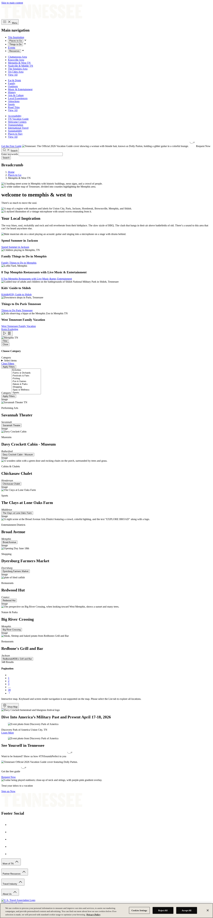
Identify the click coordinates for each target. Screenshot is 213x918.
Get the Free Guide (11, 146)
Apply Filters (9, 367)
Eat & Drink (14, 80)
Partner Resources (12, 874)
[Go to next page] (9, 693)
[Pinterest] (11, 839)
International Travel (18, 127)
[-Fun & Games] (26, 381)
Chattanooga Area (17, 56)
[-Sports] (26, 392)
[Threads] (11, 853)
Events (11, 47)
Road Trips (14, 107)
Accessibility (14, 116)
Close (5, 344)
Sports (11, 104)
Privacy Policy (94, 914)
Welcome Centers (17, 121)
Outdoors (13, 86)
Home (11, 172)
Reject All (162, 910)
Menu (14, 23)
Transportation (15, 124)
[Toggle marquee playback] (7, 333)
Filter (5, 341)
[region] (106, 910)
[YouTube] (11, 846)
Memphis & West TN (19, 62)
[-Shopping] (26, 387)
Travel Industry (10, 884)
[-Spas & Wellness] (26, 389)
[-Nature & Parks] (26, 384)
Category (6, 392)
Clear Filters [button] (7, 363)
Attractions (13, 101)
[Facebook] (11, 824)
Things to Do (15, 44)
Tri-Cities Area (15, 71)
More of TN (8, 863)
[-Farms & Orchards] (26, 373)
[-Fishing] (26, 378)
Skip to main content (12, 2)
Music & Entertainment (20, 89)
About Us (7, 894)
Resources (14, 51)
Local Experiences (17, 98)
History (12, 92)
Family (11, 83)
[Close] (207, 910)
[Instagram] (11, 832)
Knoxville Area (16, 59)
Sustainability (15, 130)
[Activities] (26, 370)
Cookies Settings (139, 910)
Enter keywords (9, 154)
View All (12, 74)
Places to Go (15, 40)
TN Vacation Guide (18, 118)
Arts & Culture (16, 95)
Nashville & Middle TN (20, 65)
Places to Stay (15, 133)
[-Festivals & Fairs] (26, 375)
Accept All (186, 910)
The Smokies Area (17, 68)
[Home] (41, 17)
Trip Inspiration (16, 37)
